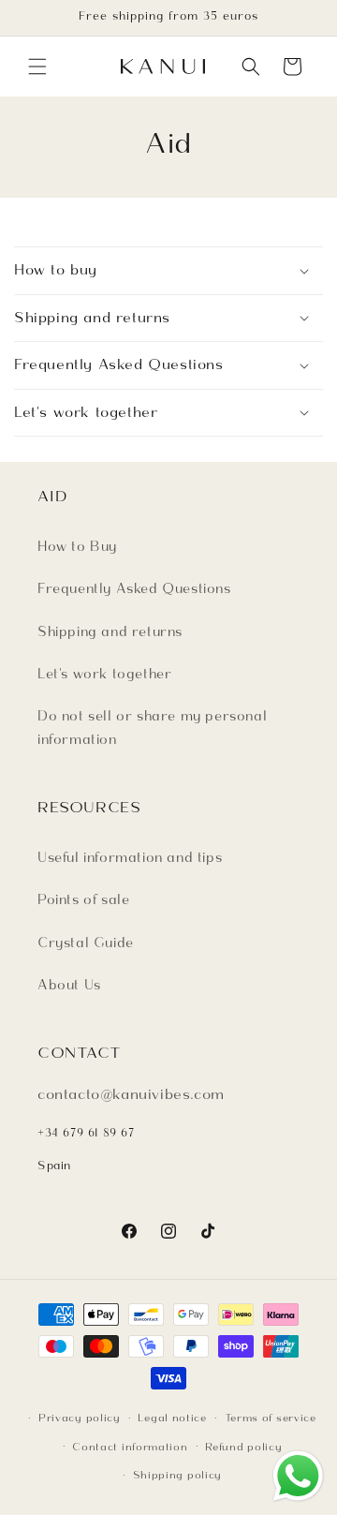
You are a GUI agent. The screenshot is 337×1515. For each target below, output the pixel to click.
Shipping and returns (110, 631)
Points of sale (83, 899)
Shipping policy (178, 1474)
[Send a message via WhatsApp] (298, 1476)
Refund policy (243, 1446)
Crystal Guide (85, 942)
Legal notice (172, 1417)
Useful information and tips (129, 857)
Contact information (129, 1446)
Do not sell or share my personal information (152, 727)
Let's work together (104, 673)
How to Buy (77, 546)
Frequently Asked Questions (134, 588)
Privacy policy (79, 1417)
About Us (69, 984)
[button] (37, 66)
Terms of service (270, 1417)
